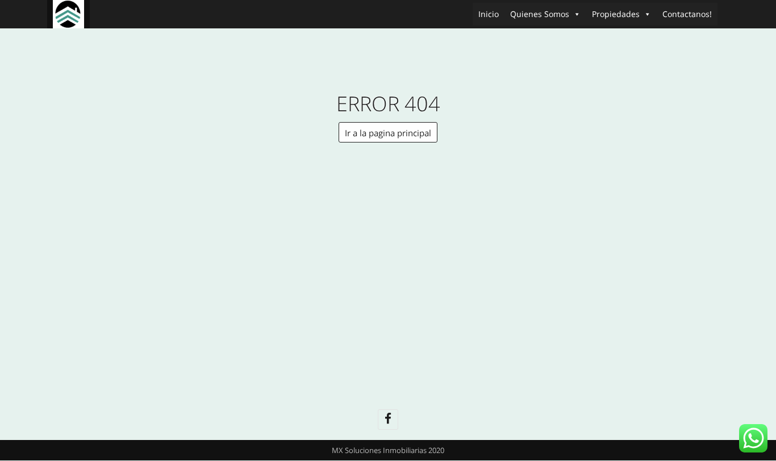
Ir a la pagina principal (388, 133)
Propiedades (616, 14)
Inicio (488, 14)
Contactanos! (687, 14)
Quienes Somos (539, 14)
